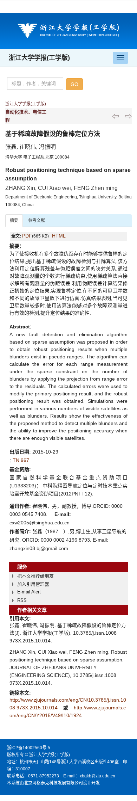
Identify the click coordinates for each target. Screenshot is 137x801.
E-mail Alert (29, 591)
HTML (59, 236)
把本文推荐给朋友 (35, 576)
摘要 (14, 220)
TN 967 (21, 460)
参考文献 (36, 220)
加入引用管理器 (33, 584)
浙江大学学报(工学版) (39, 57)
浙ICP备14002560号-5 (28, 747)
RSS (22, 600)
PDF (27, 236)
